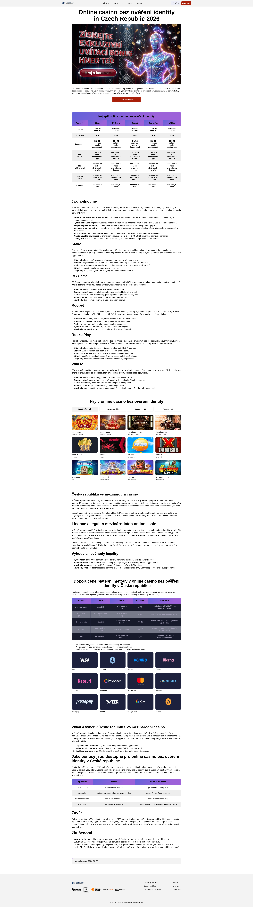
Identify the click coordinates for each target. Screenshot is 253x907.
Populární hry (83, 409)
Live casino (111, 409)
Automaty (166, 409)
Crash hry (139, 409)
